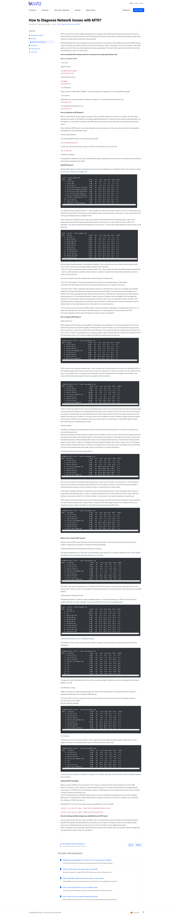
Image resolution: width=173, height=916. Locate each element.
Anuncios (33, 38)
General (54, 24)
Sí (132, 845)
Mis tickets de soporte (37, 35)
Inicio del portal (33, 24)
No (139, 845)
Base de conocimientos (44, 24)
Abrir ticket (34, 52)
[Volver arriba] (143, 912)
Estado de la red (35, 48)
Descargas (34, 45)
